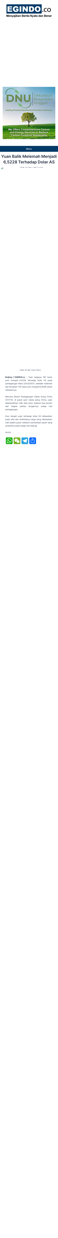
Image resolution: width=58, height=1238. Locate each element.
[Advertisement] (29, 51)
